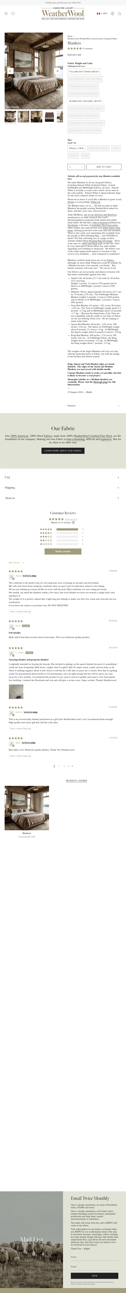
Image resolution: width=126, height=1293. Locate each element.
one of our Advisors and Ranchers (100, 214)
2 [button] (59, 766)
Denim (71, 202)
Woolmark (73, 225)
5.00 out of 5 (71, 519)
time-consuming (76, 439)
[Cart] (119, 13)
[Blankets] (27, 808)
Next (57, 71)
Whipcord (95, 202)
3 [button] (64, 766)
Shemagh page (100, 382)
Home (70, 36)
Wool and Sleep (89, 243)
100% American (19, 435)
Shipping (10, 487)
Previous (10, 71)
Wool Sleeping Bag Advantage (97, 241)
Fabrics (110, 260)
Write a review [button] (63, 551)
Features (72, 405)
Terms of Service (84, 1284)
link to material (100, 222)
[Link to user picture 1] (16, 691)
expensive (106, 439)
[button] (75, 48)
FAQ (7, 477)
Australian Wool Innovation (104, 225)
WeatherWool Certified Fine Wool (93, 435)
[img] (16, 571)
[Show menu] (6, 13)
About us (10, 498)
